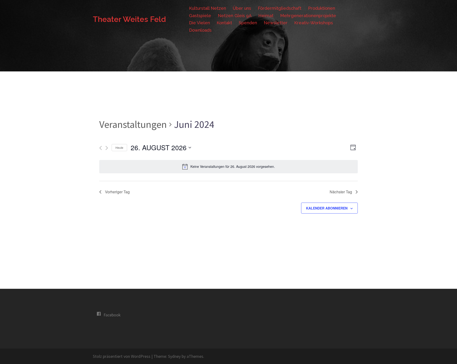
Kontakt (224, 22)
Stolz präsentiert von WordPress (121, 356)
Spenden (248, 22)
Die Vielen (199, 22)
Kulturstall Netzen (207, 8)
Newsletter (276, 22)
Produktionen (321, 8)
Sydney (174, 356)
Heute (119, 147)
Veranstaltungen (133, 124)
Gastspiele (200, 15)
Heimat (265, 15)
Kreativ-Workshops (313, 22)
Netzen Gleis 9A (235, 15)
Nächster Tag (341, 191)
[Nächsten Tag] (106, 148)
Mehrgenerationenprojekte (308, 15)
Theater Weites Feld (129, 19)
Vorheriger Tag (117, 191)
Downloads (200, 30)
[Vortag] (100, 148)
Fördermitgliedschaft (279, 8)
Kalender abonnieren (327, 208)
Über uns (242, 8)
